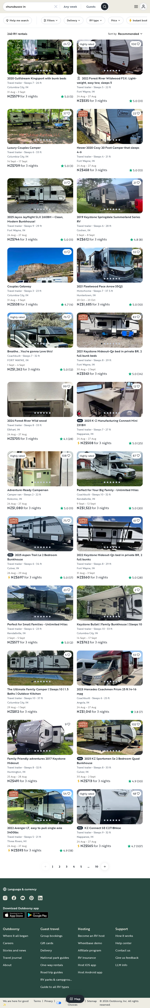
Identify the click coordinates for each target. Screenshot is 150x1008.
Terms (37, 1001)
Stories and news (14, 950)
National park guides (54, 957)
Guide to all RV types (54, 987)
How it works (124, 936)
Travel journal (12, 957)
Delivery (46, 950)
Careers (8, 943)
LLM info (121, 965)
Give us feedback (126, 957)
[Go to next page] (104, 866)
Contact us (122, 950)
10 (96, 866)
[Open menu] (140, 6)
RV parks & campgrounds (57, 979)
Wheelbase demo (90, 943)
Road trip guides (51, 972)
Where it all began (15, 936)
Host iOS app (87, 965)
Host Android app (90, 972)
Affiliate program (89, 950)
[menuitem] (51, 20)
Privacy (48, 1001)
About (7, 965)
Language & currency (22, 889)
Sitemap (92, 1001)
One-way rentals (51, 965)
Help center (123, 943)
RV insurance (87, 957)
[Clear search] (56, 6)
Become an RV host (91, 936)
